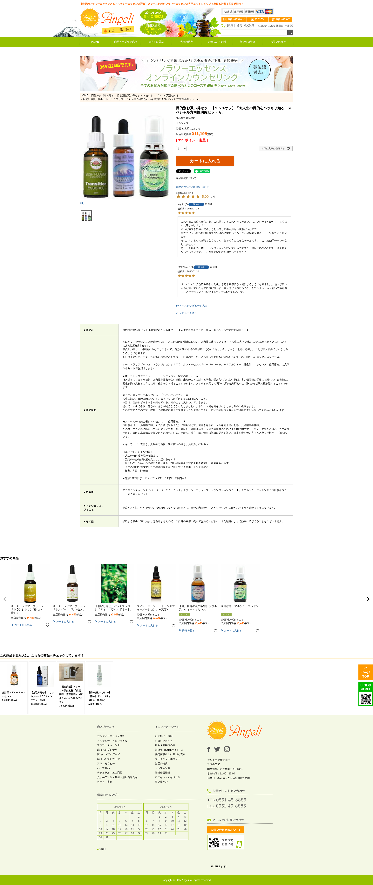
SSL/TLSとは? (218, 866)
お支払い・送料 (217, 41)
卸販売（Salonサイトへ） (169, 749)
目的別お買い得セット (129, 95)
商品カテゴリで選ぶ (125, 41)
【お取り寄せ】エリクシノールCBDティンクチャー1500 (42, 696)
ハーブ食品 (103, 768)
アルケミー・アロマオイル (112, 740)
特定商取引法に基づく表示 (170, 754)
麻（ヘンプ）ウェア (108, 759)
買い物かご (161, 781)
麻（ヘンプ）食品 (107, 749)
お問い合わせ (278, 41)
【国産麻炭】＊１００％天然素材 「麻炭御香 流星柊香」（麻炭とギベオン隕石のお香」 (71, 694)
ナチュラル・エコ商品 (109, 772)
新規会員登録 (247, 41)
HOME (95, 41)
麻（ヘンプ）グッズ (108, 754)
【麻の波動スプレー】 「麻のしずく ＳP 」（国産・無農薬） (100, 696)
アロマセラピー (106, 763)
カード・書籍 (104, 781)
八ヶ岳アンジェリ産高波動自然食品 (117, 777)
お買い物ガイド (164, 740)
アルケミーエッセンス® (110, 736)
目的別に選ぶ (156, 41)
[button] (4, 599)
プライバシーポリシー (167, 759)
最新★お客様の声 (165, 745)
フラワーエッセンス (108, 745)
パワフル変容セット (167, 95)
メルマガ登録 (162, 768)
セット (149, 95)
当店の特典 (186, 41)
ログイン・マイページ (167, 777)
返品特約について (186, 178)
